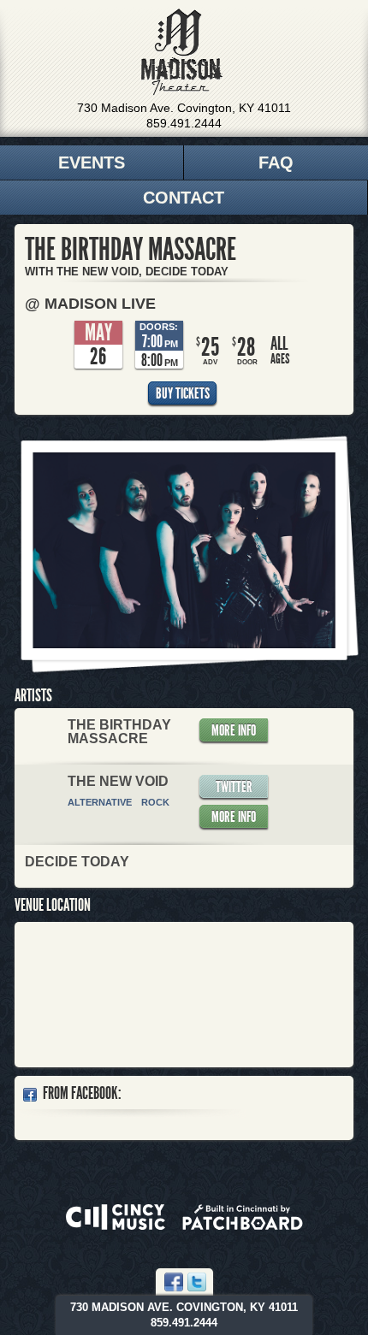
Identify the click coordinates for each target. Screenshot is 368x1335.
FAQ (276, 162)
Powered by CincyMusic (115, 1217)
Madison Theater (182, 52)
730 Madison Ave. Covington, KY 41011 (184, 108)
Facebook (173, 1282)
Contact (183, 197)
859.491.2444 (184, 123)
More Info (233, 730)
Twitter (234, 786)
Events (91, 162)
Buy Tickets (183, 393)
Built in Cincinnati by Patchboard (242, 1217)
